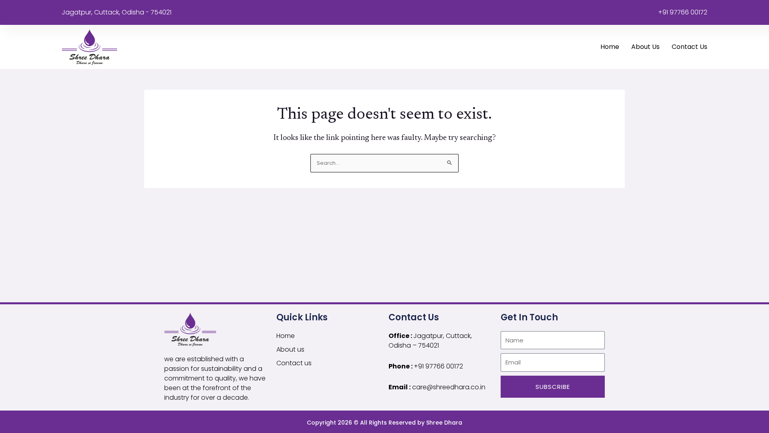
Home (609, 46)
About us (645, 46)
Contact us (689, 46)
